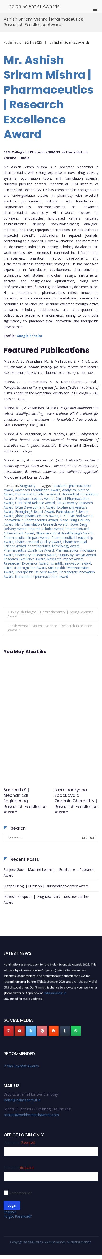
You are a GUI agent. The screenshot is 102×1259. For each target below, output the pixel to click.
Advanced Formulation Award (37, 490)
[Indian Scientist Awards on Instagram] (9, 1031)
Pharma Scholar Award (46, 528)
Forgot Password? (18, 1216)
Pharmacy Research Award (35, 555)
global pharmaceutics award (36, 516)
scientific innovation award (70, 563)
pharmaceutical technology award (54, 546)
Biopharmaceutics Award (34, 498)
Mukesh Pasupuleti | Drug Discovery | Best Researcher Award (46, 899)
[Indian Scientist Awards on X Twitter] (31, 1031)
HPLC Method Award (76, 516)
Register (10, 1212)
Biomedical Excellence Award (37, 494)
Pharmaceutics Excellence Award (29, 550)
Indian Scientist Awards (33, 6)
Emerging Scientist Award (34, 511)
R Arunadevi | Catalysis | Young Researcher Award (23, 795)
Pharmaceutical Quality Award (38, 541)
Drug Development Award (35, 507)
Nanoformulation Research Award (41, 524)
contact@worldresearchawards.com (31, 1114)
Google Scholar (29, 335)
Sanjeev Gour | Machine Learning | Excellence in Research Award (49, 872)
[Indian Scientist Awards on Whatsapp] (76, 1031)
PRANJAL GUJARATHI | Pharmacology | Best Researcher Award (76, 798)
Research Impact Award (65, 559)
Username (19, 1142)
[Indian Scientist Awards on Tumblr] (65, 1031)
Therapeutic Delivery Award (36, 572)
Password (19, 1167)
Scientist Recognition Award (25, 567)
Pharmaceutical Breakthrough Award (64, 533)
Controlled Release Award (35, 502)
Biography (27, 485)
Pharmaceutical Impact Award (27, 537)
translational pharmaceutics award (41, 576)
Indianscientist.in (55, 991)
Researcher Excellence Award (26, 563)
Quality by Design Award (77, 555)
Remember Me (20, 1193)
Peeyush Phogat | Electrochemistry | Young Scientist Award (50, 614)
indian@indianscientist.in (22, 1100)
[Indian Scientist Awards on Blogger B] (54, 1031)
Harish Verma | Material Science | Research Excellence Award (49, 627)
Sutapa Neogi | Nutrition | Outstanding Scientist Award (46, 886)
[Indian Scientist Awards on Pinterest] (42, 1031)
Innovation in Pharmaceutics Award (31, 520)
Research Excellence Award (24, 559)
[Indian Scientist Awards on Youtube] (20, 1031)
